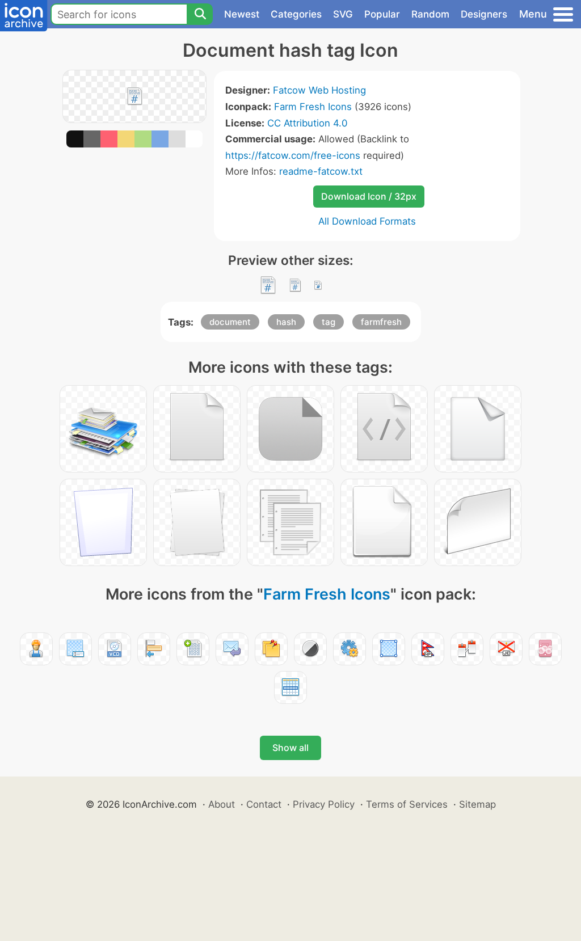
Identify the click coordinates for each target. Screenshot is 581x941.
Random (430, 14)
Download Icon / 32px (368, 196)
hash (286, 322)
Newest (241, 14)
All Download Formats (367, 221)
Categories (296, 14)
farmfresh (381, 322)
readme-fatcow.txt (321, 171)
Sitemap (477, 804)
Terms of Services (407, 804)
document (230, 322)
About (221, 804)
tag (328, 322)
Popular (382, 14)
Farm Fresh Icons (313, 106)
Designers (484, 14)
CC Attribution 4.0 (307, 123)
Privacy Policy (324, 804)
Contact (263, 804)
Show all (290, 747)
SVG (343, 14)
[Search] (200, 14)
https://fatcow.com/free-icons (292, 155)
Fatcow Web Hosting (319, 90)
